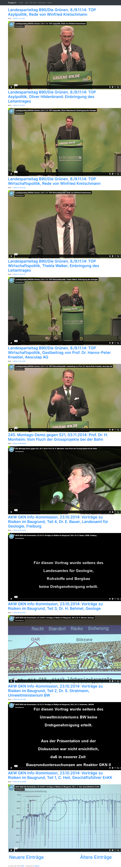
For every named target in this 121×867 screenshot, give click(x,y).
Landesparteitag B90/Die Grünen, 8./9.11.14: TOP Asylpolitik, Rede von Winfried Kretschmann (52, 12)
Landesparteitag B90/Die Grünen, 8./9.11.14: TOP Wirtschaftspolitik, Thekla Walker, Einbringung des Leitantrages (53, 266)
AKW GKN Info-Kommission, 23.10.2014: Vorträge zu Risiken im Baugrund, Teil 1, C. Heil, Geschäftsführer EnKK (60, 775)
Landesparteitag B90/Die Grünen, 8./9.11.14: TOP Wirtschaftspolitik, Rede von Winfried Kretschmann (54, 181)
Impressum (42, 3)
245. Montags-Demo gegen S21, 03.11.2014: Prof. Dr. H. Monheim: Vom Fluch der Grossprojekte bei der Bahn (58, 437)
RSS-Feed (33, 3)
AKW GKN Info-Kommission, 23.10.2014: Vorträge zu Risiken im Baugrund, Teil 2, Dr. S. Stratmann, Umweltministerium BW (55, 691)
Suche (49, 3)
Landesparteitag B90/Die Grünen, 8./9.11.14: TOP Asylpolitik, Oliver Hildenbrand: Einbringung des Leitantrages (52, 96)
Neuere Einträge (26, 857)
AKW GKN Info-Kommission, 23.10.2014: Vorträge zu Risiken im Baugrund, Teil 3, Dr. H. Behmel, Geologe (55, 606)
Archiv (21, 3)
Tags (26, 3)
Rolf (22, 866)
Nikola (37, 866)
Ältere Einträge (96, 857)
